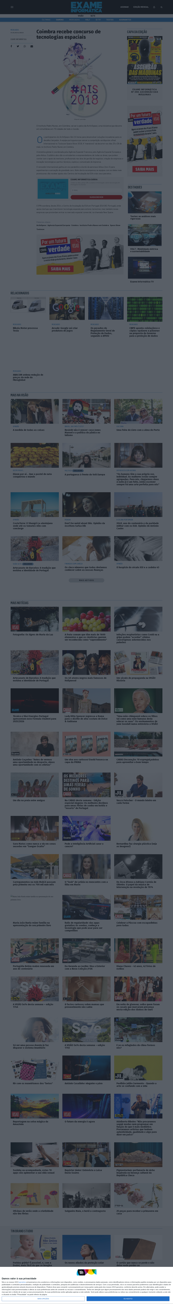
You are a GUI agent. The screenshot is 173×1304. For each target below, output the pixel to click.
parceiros (22, 1282)
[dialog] (86, 1285)
